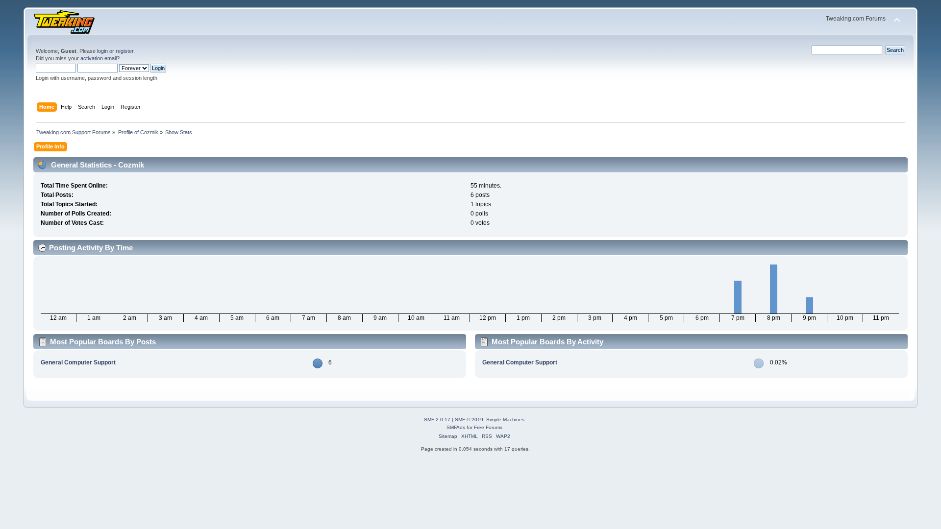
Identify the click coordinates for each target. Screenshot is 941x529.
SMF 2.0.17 (437, 419)
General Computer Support (78, 362)
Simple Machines (505, 419)
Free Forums (488, 427)
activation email (98, 58)
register (124, 51)
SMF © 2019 (469, 419)
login (102, 51)
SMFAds (455, 427)
